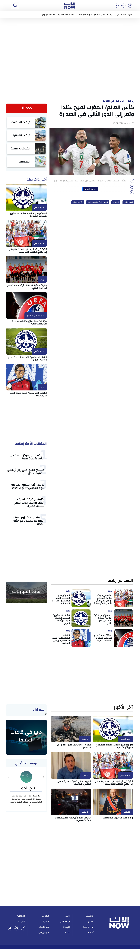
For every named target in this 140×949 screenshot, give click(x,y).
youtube (16, 928)
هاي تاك (83, 14)
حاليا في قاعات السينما (26, 736)
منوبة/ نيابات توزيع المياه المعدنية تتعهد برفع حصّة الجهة (28, 520)
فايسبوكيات (44, 14)
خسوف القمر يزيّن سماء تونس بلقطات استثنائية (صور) (73, 819)
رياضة (100, 14)
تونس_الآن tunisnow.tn (98, 202)
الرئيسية (130, 14)
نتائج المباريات (26, 591)
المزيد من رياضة (120, 581)
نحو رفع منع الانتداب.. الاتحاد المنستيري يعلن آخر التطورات (28, 214)
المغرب (116, 202)
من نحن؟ (21, 916)
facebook (23, 928)
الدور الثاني (128, 202)
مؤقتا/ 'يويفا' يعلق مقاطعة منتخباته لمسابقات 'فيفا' (29, 322)
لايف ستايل (92, 14)
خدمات (75, 14)
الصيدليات (24, 161)
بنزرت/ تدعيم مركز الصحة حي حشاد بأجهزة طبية (27, 457)
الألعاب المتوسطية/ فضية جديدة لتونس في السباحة (28, 394)
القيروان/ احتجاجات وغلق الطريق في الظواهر (73, 746)
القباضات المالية (20, 148)
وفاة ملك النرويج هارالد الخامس (117, 818)
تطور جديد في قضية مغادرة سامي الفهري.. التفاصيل (74, 782)
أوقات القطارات (20, 135)
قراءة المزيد (90, 189)
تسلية (68, 14)
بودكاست (54, 14)
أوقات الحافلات (20, 122)
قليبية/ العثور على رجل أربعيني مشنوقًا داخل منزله (25, 471)
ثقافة (106, 14)
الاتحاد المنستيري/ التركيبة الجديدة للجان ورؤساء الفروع (27, 358)
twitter (10, 928)
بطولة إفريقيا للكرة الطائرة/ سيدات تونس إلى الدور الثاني (27, 286)
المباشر (62, 14)
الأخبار (124, 14)
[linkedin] (132, 193)
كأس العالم (77, 202)
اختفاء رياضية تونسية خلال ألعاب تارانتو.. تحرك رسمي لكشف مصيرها (28, 502)
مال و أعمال (115, 14)
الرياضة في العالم (113, 100)
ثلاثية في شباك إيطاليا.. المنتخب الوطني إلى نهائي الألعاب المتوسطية (27, 250)
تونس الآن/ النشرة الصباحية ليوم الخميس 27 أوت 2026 (27, 486)
